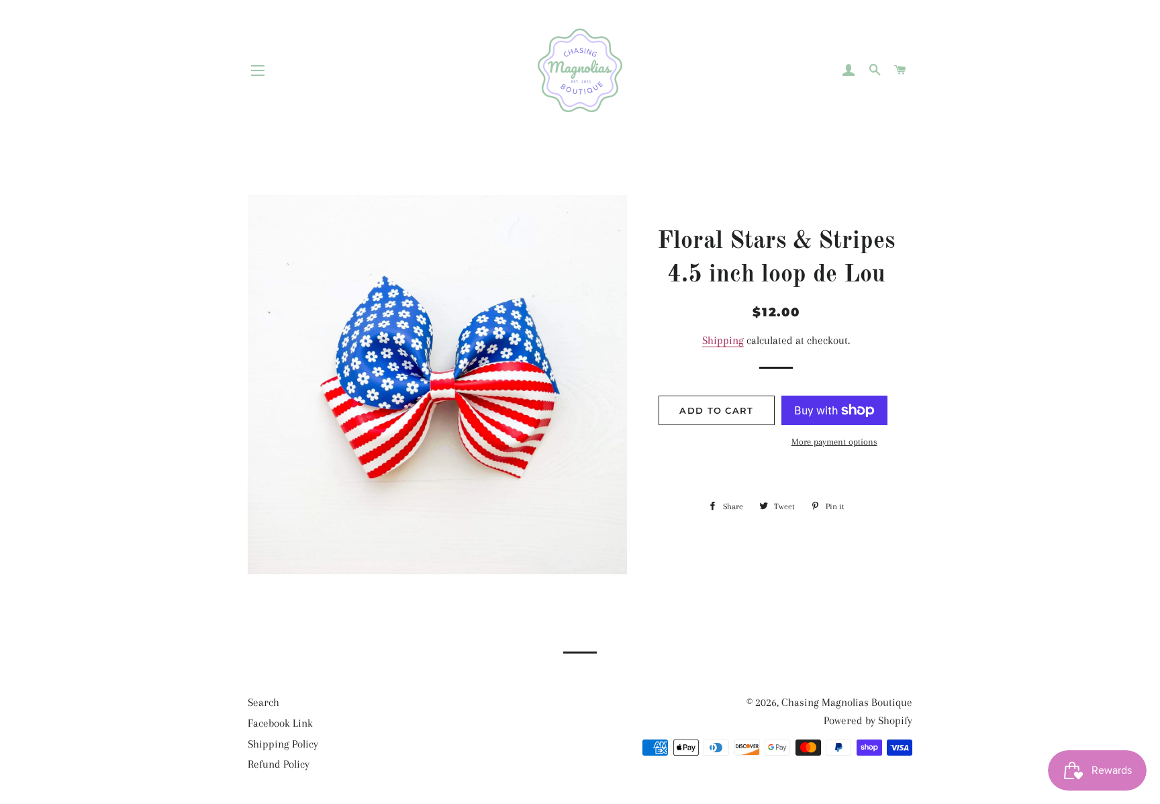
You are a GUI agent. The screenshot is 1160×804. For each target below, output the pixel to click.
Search (263, 702)
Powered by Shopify (868, 720)
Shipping (723, 340)
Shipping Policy (283, 744)
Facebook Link (280, 723)
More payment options (834, 442)
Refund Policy (278, 764)
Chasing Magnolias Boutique (846, 702)
